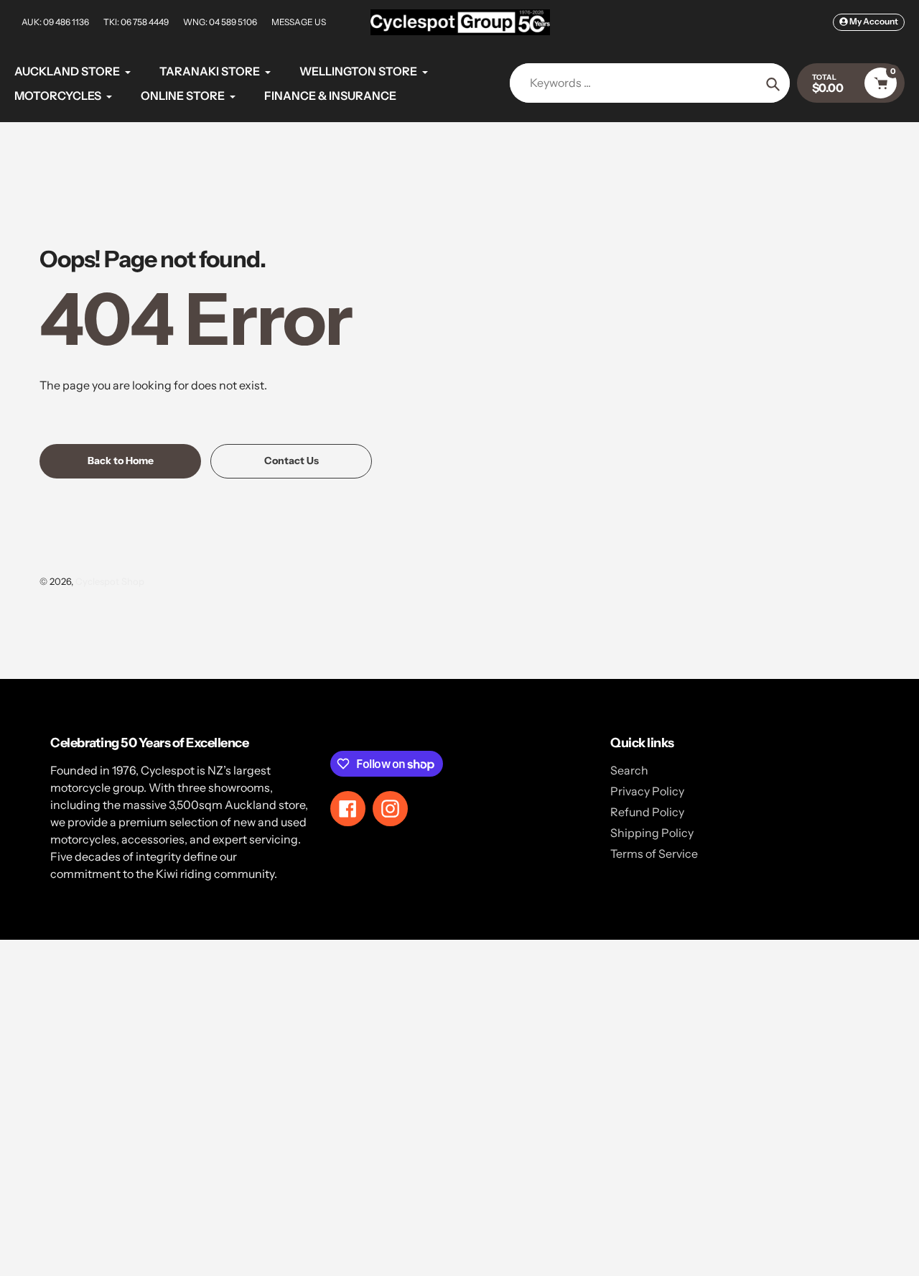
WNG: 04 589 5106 (220, 22)
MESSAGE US (298, 22)
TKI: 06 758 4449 (136, 22)
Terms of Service (654, 853)
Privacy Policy (647, 791)
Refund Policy (647, 812)
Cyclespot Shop (109, 581)
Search (629, 770)
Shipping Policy (652, 833)
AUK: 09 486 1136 (55, 22)
